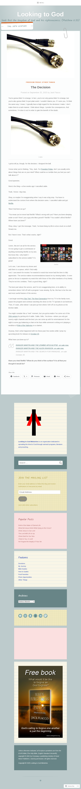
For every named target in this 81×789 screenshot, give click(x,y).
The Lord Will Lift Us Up (26, 533)
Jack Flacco (55, 92)
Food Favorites (23, 574)
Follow (23, 499)
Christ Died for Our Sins (26, 536)
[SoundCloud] (40, 616)
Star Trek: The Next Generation (35, 299)
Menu (42, 3)
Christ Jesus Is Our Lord (26, 531)
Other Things (48, 82)
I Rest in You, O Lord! (25, 539)
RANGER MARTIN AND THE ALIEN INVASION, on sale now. (40, 348)
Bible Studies (22, 569)
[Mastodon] (45, 616)
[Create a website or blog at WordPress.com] (40, 780)
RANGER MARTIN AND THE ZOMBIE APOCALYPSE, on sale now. (42, 345)
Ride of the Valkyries (24, 325)
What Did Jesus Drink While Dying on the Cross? (34, 528)
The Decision (40, 87)
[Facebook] (20, 616)
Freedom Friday (33, 82)
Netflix (10, 203)
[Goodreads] (35, 616)
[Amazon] (30, 616)
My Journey (22, 566)
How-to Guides (23, 572)
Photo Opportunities (25, 577)
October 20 (35, 334)
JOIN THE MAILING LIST (32, 478)
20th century (13, 316)
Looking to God (40, 14)
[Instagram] (25, 616)
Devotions (21, 563)
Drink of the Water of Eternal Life (29, 525)
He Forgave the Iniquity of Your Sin (30, 541)
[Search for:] (40, 463)
